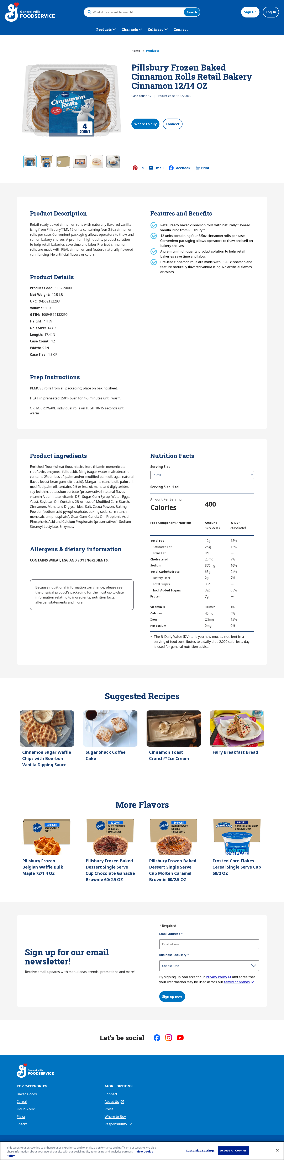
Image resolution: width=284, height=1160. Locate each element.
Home (135, 51)
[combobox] (137, 12)
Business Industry (174, 955)
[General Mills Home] (35, 1071)
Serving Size (160, 466)
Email (159, 169)
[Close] (277, 1150)
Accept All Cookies (233, 1150)
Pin (141, 168)
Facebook (182, 168)
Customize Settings (200, 1150)
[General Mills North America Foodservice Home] (30, 12)
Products (152, 51)
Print (205, 168)
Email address (171, 934)
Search (192, 12)
